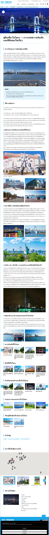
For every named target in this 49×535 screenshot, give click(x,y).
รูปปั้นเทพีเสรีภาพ (7, 219)
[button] (24, 4)
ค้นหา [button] (43, 4)
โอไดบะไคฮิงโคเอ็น (31, 320)
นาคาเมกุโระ (24, 498)
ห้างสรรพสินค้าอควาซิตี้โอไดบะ (17, 138)
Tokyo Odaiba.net (38, 147)
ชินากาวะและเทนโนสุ (26, 496)
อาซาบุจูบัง (23, 501)
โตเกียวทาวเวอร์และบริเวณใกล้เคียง (29, 503)
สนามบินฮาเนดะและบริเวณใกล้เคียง (29, 508)
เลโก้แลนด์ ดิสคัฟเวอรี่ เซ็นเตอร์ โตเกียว (15, 142)
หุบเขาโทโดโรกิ (24, 505)
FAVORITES (47, 4)
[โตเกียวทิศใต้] (11, 495)
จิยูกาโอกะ (23, 510)
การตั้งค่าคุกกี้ (24, 530)
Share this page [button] (45, 4)
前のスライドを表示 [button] (2, 350)
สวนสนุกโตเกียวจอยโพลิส (29, 140)
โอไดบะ (23, 494)
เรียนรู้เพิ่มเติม (24, 528)
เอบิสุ (22, 507)
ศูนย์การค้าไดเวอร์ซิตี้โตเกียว (29, 138)
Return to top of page (44, 516)
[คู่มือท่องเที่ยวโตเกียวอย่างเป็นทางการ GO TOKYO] (6, 2)
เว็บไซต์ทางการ (37, 286)
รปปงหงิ (23, 500)
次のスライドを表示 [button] (47, 350)
